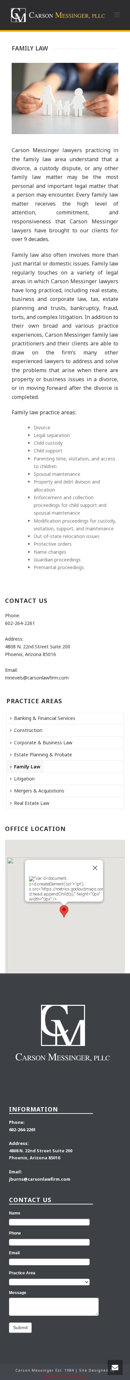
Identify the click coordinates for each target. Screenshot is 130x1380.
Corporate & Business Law (43, 742)
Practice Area (22, 1273)
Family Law (27, 766)
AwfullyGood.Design (65, 1375)
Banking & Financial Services (44, 718)
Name (14, 1213)
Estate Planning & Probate (43, 754)
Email (14, 1253)
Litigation (24, 778)
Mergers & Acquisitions (39, 790)
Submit (20, 1327)
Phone (15, 1233)
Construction (28, 730)
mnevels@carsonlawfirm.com (37, 677)
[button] (64, 911)
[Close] (95, 868)
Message (17, 1292)
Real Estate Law (31, 803)
